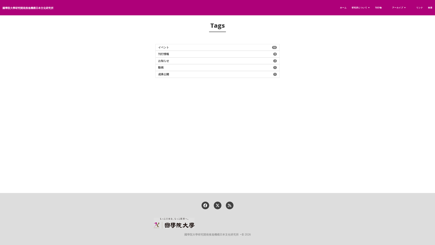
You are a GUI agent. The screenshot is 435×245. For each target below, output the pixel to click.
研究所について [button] (359, 7)
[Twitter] (217, 205)
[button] (217, 47)
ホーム (343, 7)
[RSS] (229, 205)
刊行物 (378, 7)
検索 (430, 7)
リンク (419, 7)
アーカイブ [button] (397, 7)
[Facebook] (205, 205)
